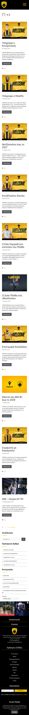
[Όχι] (27, 709)
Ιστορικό (4, 596)
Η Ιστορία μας (14, 653)
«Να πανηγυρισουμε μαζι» (10, 561)
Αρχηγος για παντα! (9, 550)
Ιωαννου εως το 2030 (9, 557)
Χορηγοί (14, 670)
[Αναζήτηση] (23, 539)
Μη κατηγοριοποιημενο (9, 583)
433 (8, 527)
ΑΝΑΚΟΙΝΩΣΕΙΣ (7, 579)
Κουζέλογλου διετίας (13, 195)
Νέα (14, 672)
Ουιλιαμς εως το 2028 (9, 564)
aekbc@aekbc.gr (16, 640)
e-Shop (14, 680)
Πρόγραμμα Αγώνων (14, 659)
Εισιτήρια (14, 661)
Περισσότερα (6, 63)
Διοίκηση (14, 667)
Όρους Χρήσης (23, 694)
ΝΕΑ (5, 68)
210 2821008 (16, 638)
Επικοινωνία (14, 675)
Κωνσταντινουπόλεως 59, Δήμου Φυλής (19, 635)
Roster (14, 656)
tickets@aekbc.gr (18, 642)
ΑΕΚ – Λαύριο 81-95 (12, 499)
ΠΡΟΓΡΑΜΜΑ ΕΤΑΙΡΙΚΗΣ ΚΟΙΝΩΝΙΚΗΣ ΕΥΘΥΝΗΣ (14, 590)
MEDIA (4, 575)
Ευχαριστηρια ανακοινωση (10, 553)
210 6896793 (23, 637)
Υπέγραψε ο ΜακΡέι (13, 96)
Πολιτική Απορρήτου (14, 678)
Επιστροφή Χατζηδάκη (14, 346)
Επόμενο (13, 527)
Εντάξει (14, 712)
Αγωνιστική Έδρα (14, 664)
